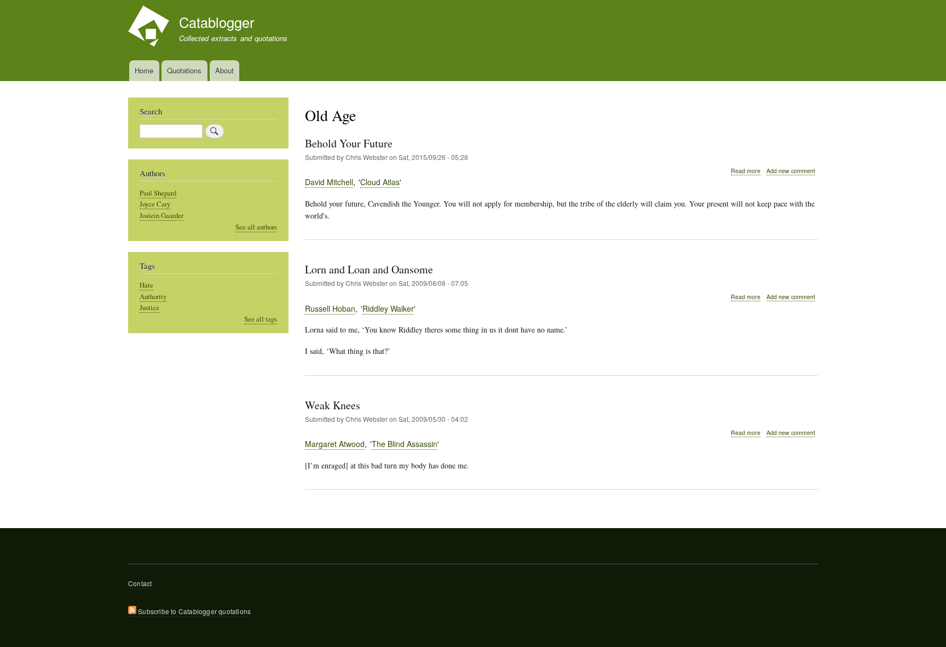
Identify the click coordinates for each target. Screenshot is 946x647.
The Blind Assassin (404, 443)
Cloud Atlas (380, 181)
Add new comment (790, 171)
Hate (146, 285)
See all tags (260, 319)
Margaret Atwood (335, 443)
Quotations (184, 70)
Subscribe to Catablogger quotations (193, 611)
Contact (140, 583)
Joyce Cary (155, 204)
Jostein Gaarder (161, 215)
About (224, 70)
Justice (149, 307)
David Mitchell (329, 181)
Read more (745, 171)
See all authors (256, 227)
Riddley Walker (388, 308)
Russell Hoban (330, 308)
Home (144, 70)
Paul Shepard (158, 193)
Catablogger (216, 22)
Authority (153, 296)
